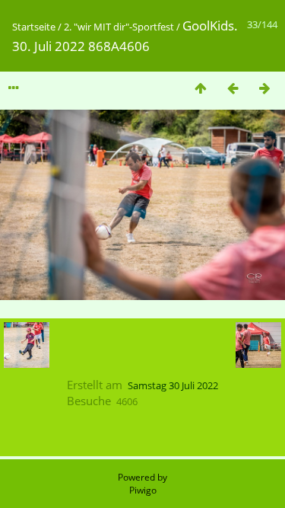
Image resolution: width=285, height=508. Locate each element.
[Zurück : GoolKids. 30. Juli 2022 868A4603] (233, 88)
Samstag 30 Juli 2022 (173, 385)
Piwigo (143, 490)
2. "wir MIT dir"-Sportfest (119, 27)
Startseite (33, 27)
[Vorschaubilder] (201, 88)
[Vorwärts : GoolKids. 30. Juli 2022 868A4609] (264, 88)
